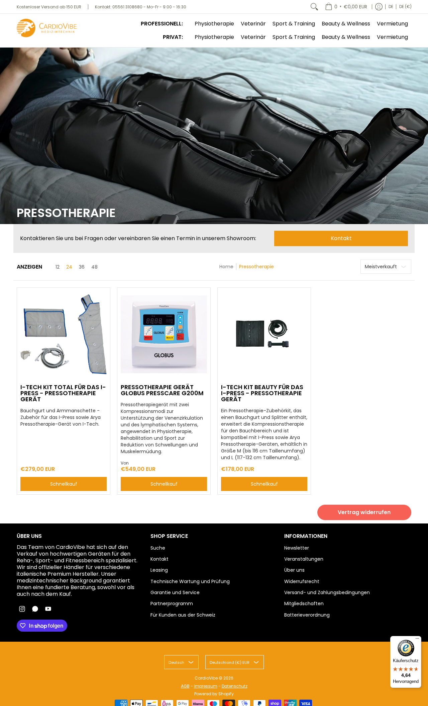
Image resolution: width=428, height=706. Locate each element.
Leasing (159, 570)
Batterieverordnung (307, 615)
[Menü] (417, 640)
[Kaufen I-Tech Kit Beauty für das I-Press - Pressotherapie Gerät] (264, 334)
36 (82, 267)
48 (94, 267)
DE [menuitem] (391, 6)
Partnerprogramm (171, 603)
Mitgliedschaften (304, 603)
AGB (185, 686)
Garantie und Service (175, 592)
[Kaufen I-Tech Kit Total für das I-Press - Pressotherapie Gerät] (63, 334)
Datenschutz (234, 686)
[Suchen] (314, 6)
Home (226, 266)
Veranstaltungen (303, 559)
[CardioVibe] (47, 28)
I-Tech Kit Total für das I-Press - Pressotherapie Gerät (63, 393)
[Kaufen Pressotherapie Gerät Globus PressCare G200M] (164, 334)
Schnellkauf (63, 484)
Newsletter (296, 548)
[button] (22, 609)
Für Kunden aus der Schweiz (182, 615)
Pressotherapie (256, 266)
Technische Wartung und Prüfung (190, 581)
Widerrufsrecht (301, 581)
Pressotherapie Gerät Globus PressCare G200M (162, 390)
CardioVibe (206, 678)
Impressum (205, 686)
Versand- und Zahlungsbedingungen (327, 592)
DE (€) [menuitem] (405, 6)
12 (58, 267)
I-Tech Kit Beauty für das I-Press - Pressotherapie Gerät (262, 393)
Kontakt (341, 238)
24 (69, 267)
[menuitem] (346, 6)
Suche (157, 548)
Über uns (294, 570)
